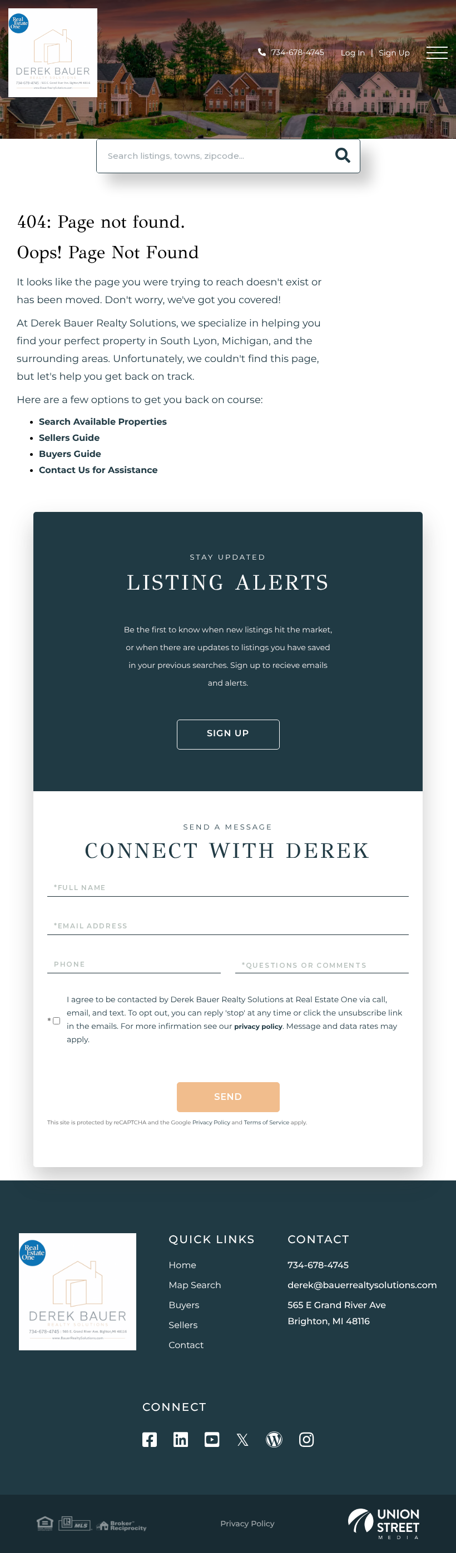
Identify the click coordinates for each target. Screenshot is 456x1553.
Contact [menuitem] (186, 1345)
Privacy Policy (211, 1122)
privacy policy (258, 1027)
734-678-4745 (297, 52)
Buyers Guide (70, 454)
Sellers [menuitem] (182, 1325)
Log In (353, 53)
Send (228, 1097)
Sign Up (394, 53)
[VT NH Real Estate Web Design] (383, 1524)
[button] (343, 156)
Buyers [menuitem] (183, 1305)
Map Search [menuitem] (194, 1285)
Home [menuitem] (182, 1265)
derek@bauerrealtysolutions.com (362, 1285)
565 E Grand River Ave (337, 1313)
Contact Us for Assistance (98, 470)
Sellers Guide (69, 438)
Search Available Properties (103, 422)
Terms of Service (267, 1122)
